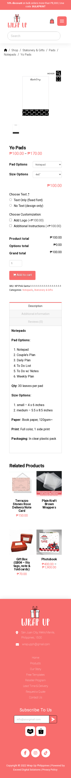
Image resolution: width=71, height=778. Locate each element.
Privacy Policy (50, 769)
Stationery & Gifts (43, 290)
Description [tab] (35, 306)
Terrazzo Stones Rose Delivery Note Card (21, 505)
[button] (52, 21)
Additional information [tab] (35, 313)
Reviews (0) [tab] (35, 321)
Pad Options (18, 164)
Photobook (49, 559)
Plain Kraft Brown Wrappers (49, 504)
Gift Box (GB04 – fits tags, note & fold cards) (21, 564)
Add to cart (24, 275)
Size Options (18, 174)
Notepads (27, 290)
